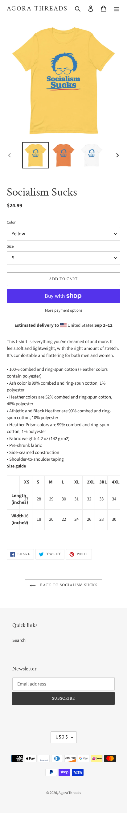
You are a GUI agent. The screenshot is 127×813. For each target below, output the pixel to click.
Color (11, 222)
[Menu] (116, 8)
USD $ (61, 737)
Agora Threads (37, 8)
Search (19, 640)
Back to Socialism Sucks (68, 585)
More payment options (63, 310)
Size (10, 246)
